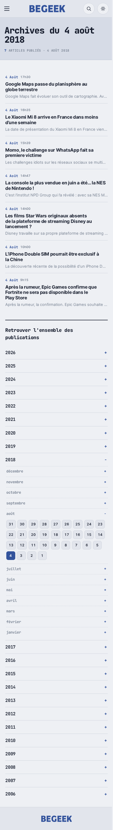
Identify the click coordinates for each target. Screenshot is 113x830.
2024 (10, 379)
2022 (10, 406)
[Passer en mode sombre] (103, 8)
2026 (10, 352)
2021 (10, 419)
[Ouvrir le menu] (8, 8)
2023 (10, 392)
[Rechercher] (89, 8)
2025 (10, 366)
